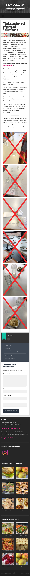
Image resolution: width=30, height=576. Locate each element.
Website (5, 402)
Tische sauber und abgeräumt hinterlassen (14, 26)
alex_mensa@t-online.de (9, 438)
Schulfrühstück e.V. (15, 5)
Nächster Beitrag (10, 358)
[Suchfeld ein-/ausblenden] (27, 15)
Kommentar (6, 373)
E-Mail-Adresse (7, 395)
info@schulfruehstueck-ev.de (10, 428)
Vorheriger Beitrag (10, 355)
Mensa (7, 351)
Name (4, 388)
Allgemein (8, 348)
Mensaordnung (7, 65)
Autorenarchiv (8, 339)
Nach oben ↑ (25, 573)
